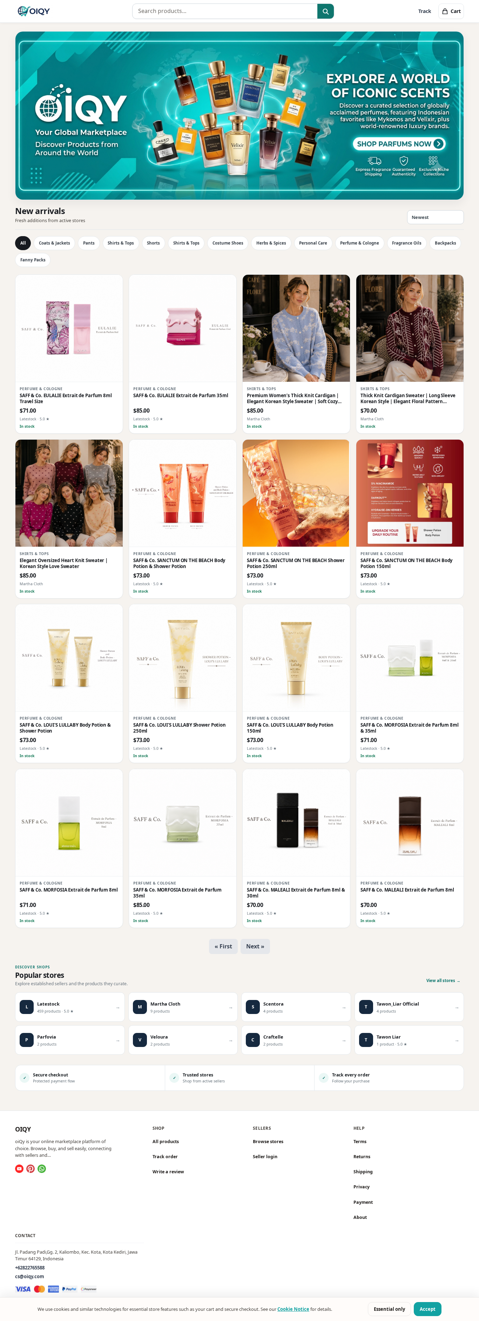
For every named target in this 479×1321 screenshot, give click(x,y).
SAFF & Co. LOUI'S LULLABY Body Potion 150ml (290, 728)
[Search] (325, 11)
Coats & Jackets (54, 243)
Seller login (265, 1157)
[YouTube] (19, 1169)
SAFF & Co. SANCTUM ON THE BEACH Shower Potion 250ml (296, 563)
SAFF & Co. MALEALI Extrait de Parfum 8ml (407, 890)
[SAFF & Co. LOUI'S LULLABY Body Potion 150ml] (296, 658)
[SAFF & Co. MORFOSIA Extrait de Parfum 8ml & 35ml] (410, 658)
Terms (359, 1142)
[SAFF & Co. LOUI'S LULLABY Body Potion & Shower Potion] (69, 658)
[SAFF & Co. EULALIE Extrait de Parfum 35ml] (182, 328)
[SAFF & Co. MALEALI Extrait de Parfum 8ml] (410, 822)
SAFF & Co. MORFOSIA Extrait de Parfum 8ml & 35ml (409, 728)
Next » (255, 946)
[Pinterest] (30, 1169)
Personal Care (313, 243)
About (360, 1217)
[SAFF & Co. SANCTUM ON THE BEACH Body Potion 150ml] (410, 493)
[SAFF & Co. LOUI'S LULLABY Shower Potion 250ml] (182, 658)
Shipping (363, 1172)
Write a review (168, 1172)
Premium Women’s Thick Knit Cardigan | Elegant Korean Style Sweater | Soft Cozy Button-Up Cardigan (293, 399)
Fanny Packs (33, 259)
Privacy (361, 1187)
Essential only (389, 1309)
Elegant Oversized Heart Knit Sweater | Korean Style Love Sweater (64, 563)
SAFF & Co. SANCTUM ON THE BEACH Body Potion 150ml (406, 563)
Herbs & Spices (271, 243)
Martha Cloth (258, 419)
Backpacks (445, 243)
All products (166, 1142)
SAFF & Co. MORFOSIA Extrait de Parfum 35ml (177, 893)
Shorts (153, 243)
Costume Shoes (227, 243)
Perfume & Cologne (359, 243)
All (23, 243)
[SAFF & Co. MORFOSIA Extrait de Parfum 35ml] (182, 822)
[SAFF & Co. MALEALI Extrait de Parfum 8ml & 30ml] (296, 822)
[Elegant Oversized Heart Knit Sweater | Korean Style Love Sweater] (69, 493)
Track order (165, 1157)
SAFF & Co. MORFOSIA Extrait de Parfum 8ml (69, 890)
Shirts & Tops (121, 243)
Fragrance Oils (406, 243)
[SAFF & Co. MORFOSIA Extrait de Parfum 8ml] (69, 822)
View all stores (443, 980)
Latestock (28, 419)
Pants (89, 243)
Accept (428, 1309)
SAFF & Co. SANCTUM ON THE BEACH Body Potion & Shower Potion (179, 563)
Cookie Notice (293, 1309)
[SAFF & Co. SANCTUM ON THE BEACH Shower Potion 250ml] (296, 493)
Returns (361, 1157)
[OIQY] (34, 11)
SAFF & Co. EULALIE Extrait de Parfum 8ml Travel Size (66, 399)
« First (223, 946)
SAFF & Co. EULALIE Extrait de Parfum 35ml (180, 396)
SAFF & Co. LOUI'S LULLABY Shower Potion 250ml (179, 728)
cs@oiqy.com (29, 1276)
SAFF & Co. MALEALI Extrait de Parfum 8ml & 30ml (296, 893)
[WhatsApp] (42, 1169)
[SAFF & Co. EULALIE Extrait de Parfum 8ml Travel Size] (69, 328)
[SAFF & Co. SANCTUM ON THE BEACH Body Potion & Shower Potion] (182, 493)
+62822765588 (30, 1267)
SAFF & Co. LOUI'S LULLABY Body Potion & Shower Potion (65, 728)
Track (424, 11)
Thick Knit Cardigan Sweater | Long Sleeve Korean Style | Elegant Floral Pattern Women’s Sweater (408, 399)
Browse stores (268, 1142)
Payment (363, 1202)
